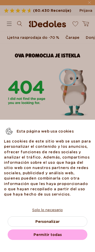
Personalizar (47, 221)
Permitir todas (48, 235)
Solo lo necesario (47, 210)
